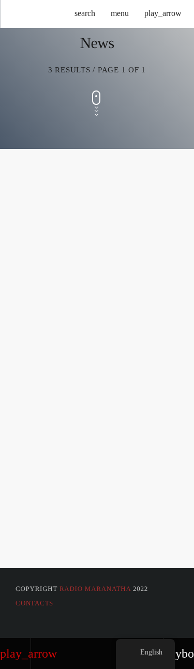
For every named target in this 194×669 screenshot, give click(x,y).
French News (50, 388)
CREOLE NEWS (49, 262)
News (26, 246)
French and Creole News (83, 514)
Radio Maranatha (95, 588)
